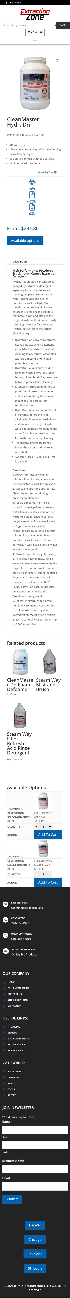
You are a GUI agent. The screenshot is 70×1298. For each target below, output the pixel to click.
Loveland (35, 1253)
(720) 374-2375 (14, 2)
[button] (57, 60)
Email (7, 1178)
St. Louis (35, 1268)
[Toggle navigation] (35, 39)
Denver (35, 1225)
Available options (25, 240)
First (4, 1137)
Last (4, 1152)
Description (20, 261)
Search (63, 25)
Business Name (13, 1161)
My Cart (33, 32)
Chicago (35, 1239)
